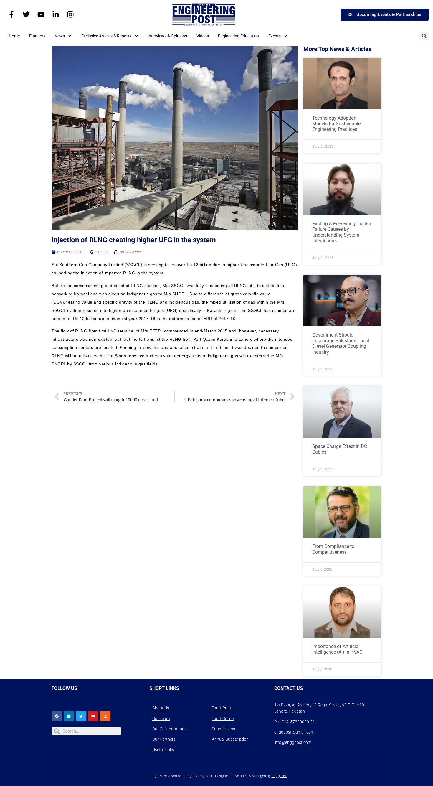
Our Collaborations (169, 728)
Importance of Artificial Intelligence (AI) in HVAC (337, 649)
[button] (424, 36)
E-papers (37, 36)
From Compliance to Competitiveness (333, 549)
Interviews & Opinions (167, 36)
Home (14, 36)
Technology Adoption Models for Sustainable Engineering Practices (336, 123)
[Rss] (105, 716)
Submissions (223, 728)
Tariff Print (221, 708)
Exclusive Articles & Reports (106, 36)
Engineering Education (238, 36)
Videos (202, 36)
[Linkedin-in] (56, 14)
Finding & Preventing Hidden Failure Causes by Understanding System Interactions (341, 232)
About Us (160, 708)
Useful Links (163, 749)
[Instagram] (70, 14)
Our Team (161, 718)
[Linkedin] (69, 716)
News (59, 36)
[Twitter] (26, 14)
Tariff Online (223, 718)
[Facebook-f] (11, 14)
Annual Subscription (230, 739)
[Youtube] (41, 14)
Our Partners (164, 739)
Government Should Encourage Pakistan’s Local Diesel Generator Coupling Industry (340, 343)
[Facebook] (57, 716)
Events (274, 36)
